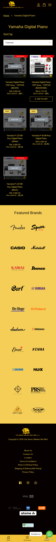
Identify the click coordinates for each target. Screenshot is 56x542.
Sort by (8, 34)
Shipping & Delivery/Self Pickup (28, 469)
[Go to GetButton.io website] (49, 539)
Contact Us (28, 454)
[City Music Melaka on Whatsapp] (36, 484)
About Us (28, 451)
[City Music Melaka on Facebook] (20, 484)
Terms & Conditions (28, 461)
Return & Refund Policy (28, 465)
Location (28, 458)
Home (6, 15)
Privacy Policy (28, 472)
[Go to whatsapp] (49, 534)
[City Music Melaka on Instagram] (28, 484)
